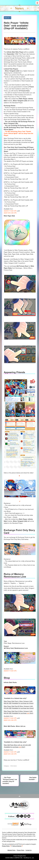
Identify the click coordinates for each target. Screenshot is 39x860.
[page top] (19, 796)
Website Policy (12, 850)
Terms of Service (16, 846)
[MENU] (37, 3)
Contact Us (29, 850)
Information (13, 766)
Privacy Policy (6, 846)
